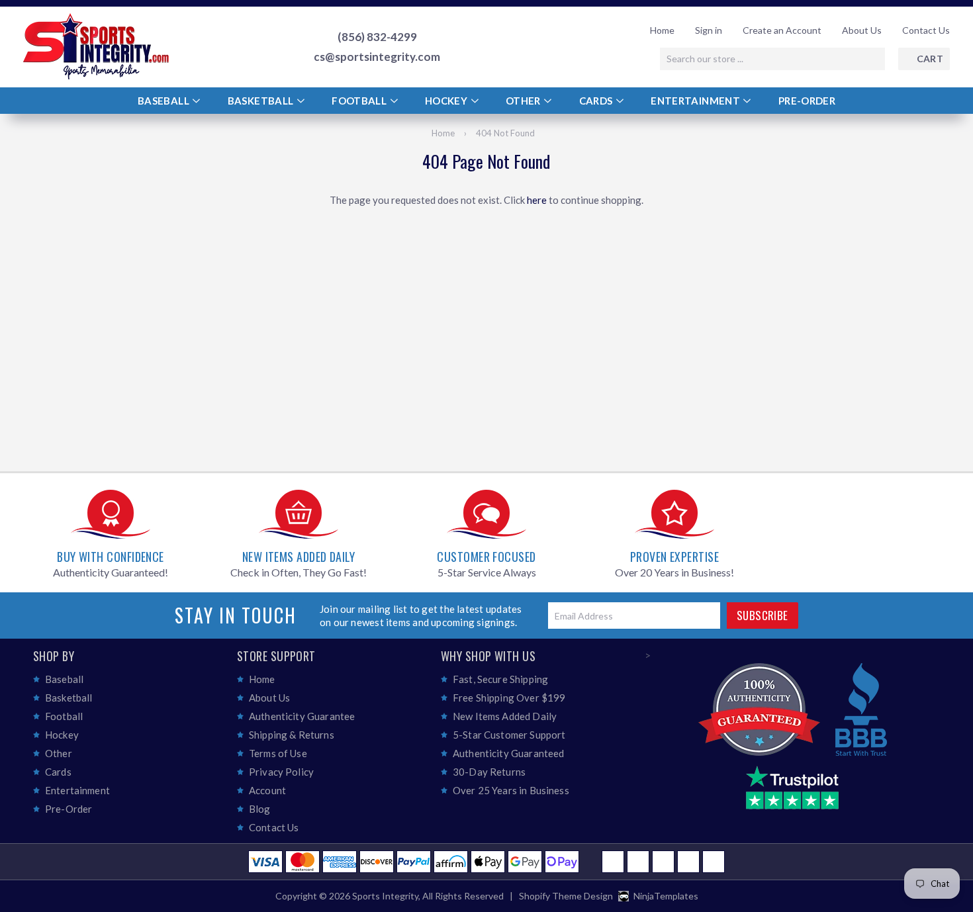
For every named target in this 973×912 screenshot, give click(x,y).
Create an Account (782, 30)
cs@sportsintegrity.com (377, 57)
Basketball (262, 101)
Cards (597, 101)
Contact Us (926, 30)
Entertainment (696, 101)
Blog (260, 809)
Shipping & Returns (291, 735)
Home (662, 30)
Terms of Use (278, 753)
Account (267, 790)
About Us (862, 30)
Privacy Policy (281, 772)
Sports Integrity (385, 895)
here (537, 200)
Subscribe (762, 615)
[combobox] (772, 59)
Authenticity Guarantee (302, 716)
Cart (930, 58)
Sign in (708, 30)
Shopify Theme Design (566, 895)
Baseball (164, 101)
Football (360, 101)
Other (524, 101)
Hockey (447, 101)
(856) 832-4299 (377, 37)
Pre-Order (806, 101)
